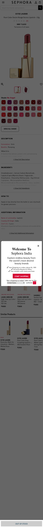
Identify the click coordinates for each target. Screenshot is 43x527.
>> (34, 283)
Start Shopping (22, 276)
